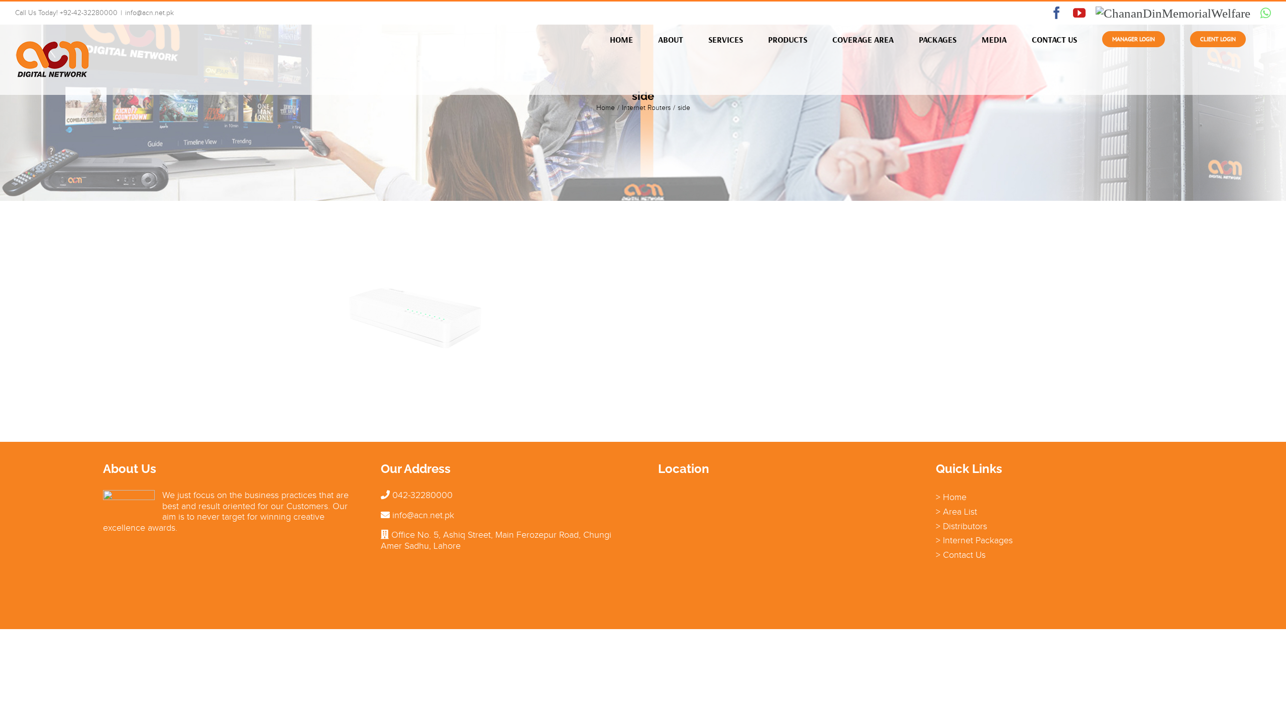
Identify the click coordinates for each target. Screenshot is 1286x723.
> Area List (956, 512)
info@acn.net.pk (149, 13)
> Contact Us (961, 555)
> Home (951, 497)
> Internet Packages (974, 540)
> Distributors (961, 526)
